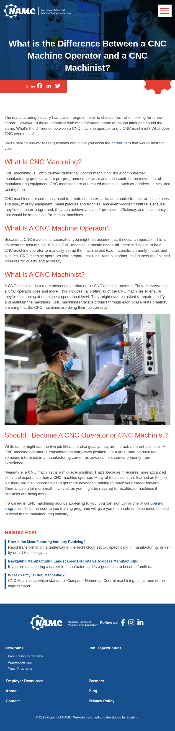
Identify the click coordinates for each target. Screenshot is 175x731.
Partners (96, 681)
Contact (13, 701)
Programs (14, 648)
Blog (93, 691)
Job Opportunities (105, 648)
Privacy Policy (101, 701)
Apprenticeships (20, 662)
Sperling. (132, 717)
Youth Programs (20, 668)
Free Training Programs (25, 656)
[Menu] (165, 11)
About (11, 691)
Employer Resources (24, 681)
